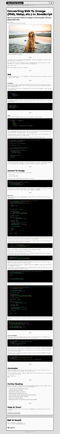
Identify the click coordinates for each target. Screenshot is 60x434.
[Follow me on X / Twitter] (10, 428)
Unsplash (20, 54)
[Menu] (51, 3)
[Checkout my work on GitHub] (14, 428)
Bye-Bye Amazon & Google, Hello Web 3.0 (17, 391)
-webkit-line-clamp (13, 100)
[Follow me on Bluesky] (8, 428)
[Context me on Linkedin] (12, 428)
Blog (12, 5)
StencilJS (40, 59)
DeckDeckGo (31, 385)
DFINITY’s (38, 385)
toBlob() (43, 352)
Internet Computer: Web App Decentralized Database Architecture (22, 394)
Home (9, 5)
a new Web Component (26, 59)
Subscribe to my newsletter (13, 412)
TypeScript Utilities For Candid (15, 390)
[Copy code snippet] (50, 92)
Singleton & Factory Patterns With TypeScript (18, 396)
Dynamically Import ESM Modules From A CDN (18, 393)
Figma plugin (23, 196)
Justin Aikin (14, 54)
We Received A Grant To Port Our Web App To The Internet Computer (23, 399)
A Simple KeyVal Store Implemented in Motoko (18, 388)
